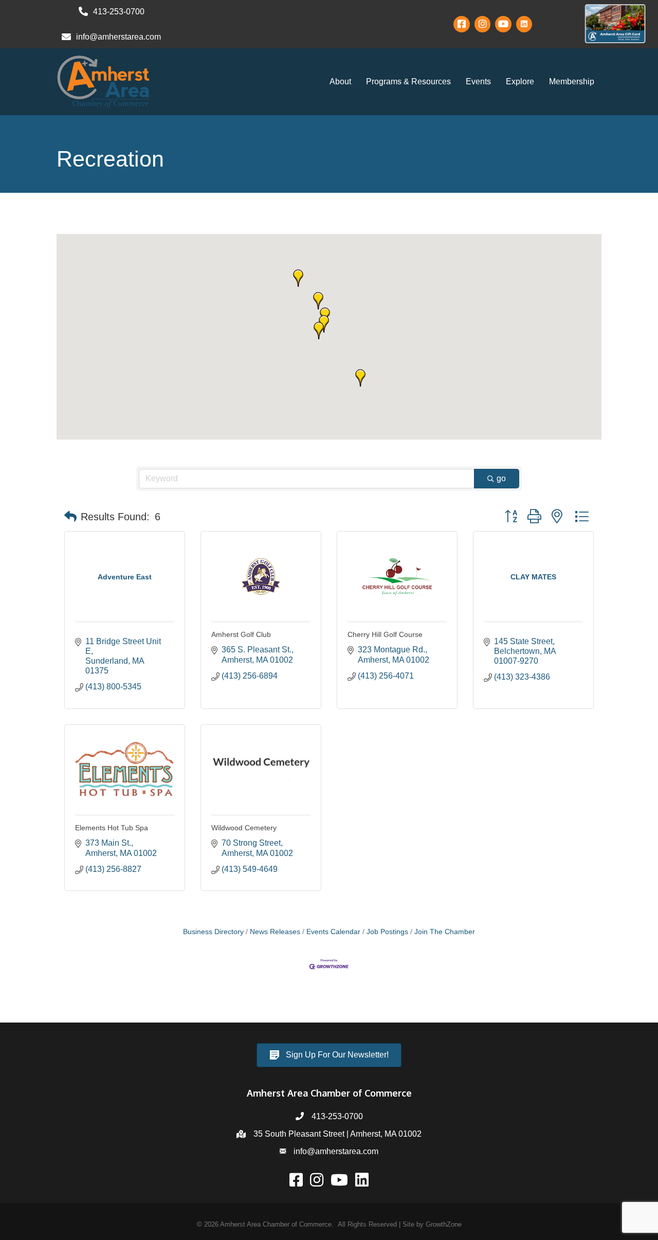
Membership (571, 81)
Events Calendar (333, 932)
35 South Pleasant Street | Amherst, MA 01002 (337, 1133)
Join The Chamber (444, 932)
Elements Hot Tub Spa (111, 828)
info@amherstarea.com (336, 1151)
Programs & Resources (408, 81)
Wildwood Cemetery (244, 828)
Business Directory (213, 932)
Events (478, 81)
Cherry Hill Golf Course (385, 634)
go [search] (501, 478)
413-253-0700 (337, 1116)
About (340, 81)
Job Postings (387, 932)
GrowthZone (444, 1224)
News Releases (275, 932)
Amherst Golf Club (241, 634)
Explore (520, 81)
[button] (318, 300)
